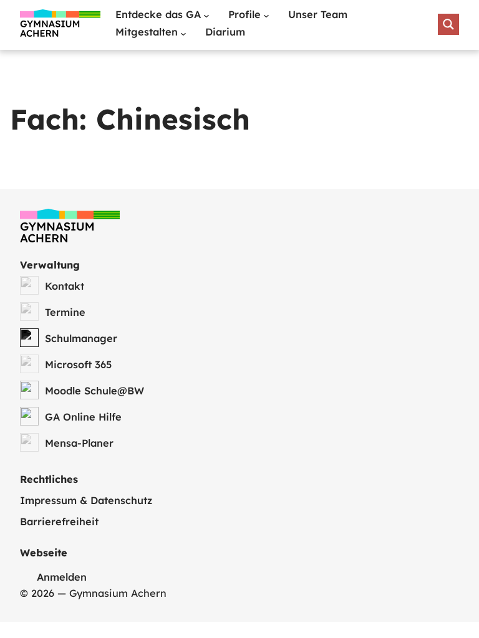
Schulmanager (81, 338)
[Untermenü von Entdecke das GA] (206, 15)
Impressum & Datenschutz (86, 500)
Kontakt (64, 286)
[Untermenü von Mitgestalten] (183, 34)
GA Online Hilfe (83, 417)
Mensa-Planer (79, 443)
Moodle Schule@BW (94, 390)
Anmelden (62, 577)
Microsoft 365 (78, 364)
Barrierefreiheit (59, 521)
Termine (65, 312)
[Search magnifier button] (448, 24)
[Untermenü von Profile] (266, 15)
